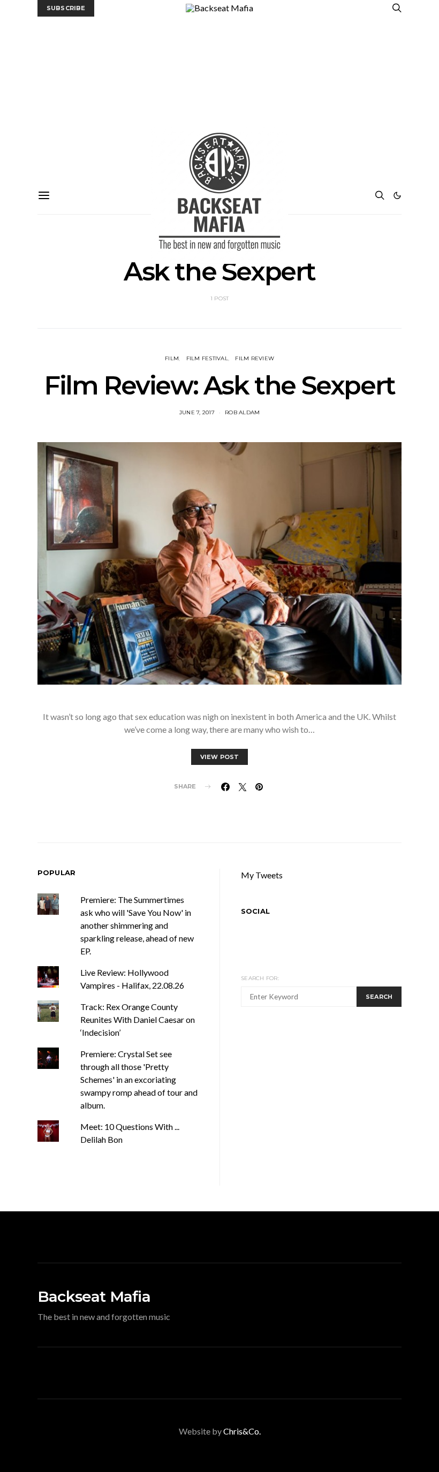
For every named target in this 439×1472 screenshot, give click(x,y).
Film (172, 358)
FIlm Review (254, 358)
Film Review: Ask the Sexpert (219, 385)
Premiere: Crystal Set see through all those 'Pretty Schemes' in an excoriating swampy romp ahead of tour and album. (139, 1079)
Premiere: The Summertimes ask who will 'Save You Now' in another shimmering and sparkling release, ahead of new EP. (137, 925)
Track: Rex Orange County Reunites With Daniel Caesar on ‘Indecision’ (137, 1019)
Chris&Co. (242, 1431)
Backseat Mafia (93, 1296)
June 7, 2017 (197, 412)
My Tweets (262, 875)
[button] (397, 195)
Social (255, 911)
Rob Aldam (242, 412)
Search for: (260, 978)
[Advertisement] (219, 97)
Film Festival (207, 358)
